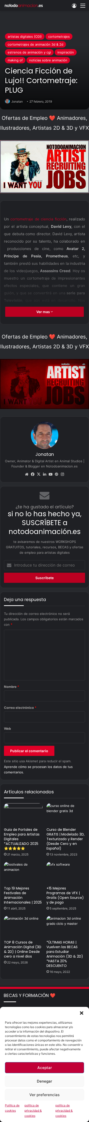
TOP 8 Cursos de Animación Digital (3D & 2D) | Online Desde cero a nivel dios (22, 949)
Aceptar (44, 1067)
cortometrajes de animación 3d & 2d (35, 44)
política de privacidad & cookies (33, 1111)
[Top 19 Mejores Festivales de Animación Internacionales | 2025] (23, 873)
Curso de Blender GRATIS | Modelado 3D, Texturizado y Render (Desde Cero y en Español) (65, 839)
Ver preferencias (44, 1094)
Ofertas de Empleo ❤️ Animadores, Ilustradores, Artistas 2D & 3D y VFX (44, 123)
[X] (39, 474)
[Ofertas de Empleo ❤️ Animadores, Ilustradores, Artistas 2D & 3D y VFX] (44, 166)
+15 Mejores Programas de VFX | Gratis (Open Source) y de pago (65, 895)
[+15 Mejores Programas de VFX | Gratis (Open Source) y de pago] (65, 873)
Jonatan (17, 101)
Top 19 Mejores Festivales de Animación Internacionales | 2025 (23, 895)
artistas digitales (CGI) (25, 36)
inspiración (65, 52)
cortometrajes (59, 36)
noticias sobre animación (48, 60)
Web (7, 728)
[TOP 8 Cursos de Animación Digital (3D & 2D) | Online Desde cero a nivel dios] (23, 927)
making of (15, 60)
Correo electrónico (20, 708)
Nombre (11, 687)
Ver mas (43, 312)
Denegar (44, 1081)
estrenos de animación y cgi (29, 52)
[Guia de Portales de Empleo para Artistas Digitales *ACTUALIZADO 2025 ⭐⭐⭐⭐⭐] (23, 814)
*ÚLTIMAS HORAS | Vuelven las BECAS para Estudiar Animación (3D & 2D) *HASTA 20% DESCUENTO (64, 954)
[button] (81, 1013)
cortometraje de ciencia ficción (38, 219)
